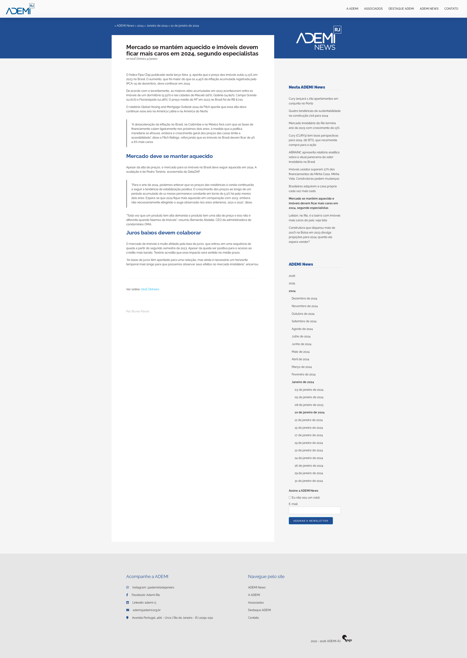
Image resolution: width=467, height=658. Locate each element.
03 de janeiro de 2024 (309, 389)
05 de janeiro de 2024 (309, 397)
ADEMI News (429, 8)
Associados (373, 8)
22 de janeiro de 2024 (309, 450)
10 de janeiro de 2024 (185, 25)
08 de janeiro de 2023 (309, 405)
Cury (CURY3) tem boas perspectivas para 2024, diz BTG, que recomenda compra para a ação (313, 140)
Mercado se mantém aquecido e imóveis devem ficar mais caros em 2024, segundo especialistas (313, 203)
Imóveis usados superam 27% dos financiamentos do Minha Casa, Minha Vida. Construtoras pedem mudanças (314, 174)
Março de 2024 (302, 367)
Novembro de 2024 (305, 306)
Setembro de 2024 (304, 321)
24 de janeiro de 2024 (309, 458)
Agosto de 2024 (302, 329)
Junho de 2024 (301, 344)
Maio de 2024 (301, 351)
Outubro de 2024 (303, 313)
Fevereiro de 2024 (304, 374)
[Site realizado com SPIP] (346, 641)
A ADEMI (352, 8)
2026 (292, 276)
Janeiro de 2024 (157, 25)
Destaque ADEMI (401, 8)
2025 (292, 283)
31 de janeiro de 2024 (309, 481)
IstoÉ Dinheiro (150, 289)
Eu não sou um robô (305, 497)
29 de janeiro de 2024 (309, 473)
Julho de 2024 (301, 336)
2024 (140, 25)
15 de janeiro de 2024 (309, 427)
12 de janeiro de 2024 (309, 420)
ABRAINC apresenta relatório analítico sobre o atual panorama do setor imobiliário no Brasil (314, 157)
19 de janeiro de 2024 (309, 443)
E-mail (293, 504)
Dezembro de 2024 (304, 298)
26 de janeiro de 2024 (309, 465)
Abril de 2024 (300, 359)
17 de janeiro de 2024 (309, 435)
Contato (451, 8)
